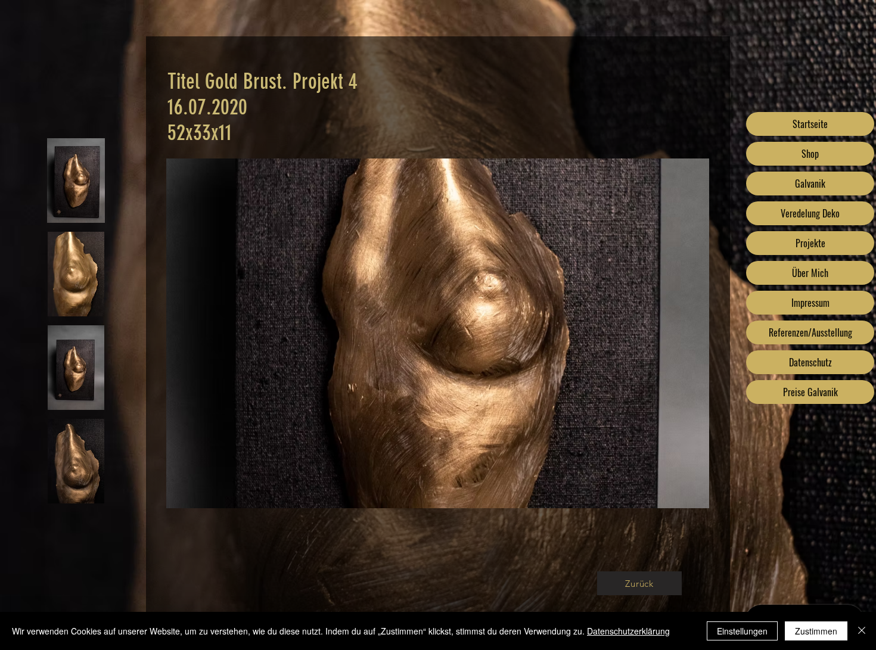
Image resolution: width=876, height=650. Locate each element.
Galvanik (810, 183)
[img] (76, 180)
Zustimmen (816, 631)
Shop (810, 154)
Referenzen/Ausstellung (810, 332)
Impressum (810, 303)
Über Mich (810, 273)
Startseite (810, 124)
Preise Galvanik (810, 392)
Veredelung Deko (810, 213)
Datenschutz (810, 362)
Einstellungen (742, 631)
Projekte (810, 243)
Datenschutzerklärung (628, 631)
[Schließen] (862, 630)
